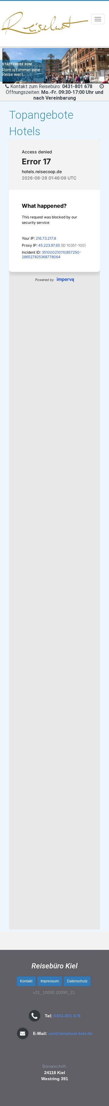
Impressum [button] (50, 981)
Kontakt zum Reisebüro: (35, 86)
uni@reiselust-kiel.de (70, 1033)
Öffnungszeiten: (54, 95)
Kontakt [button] (26, 981)
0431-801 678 (67, 1015)
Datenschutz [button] (77, 981)
